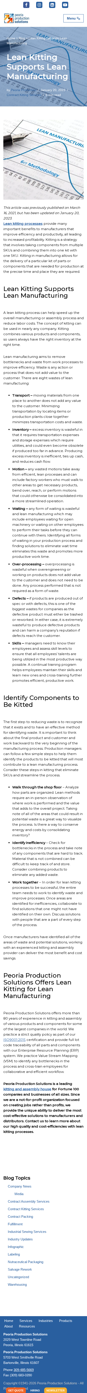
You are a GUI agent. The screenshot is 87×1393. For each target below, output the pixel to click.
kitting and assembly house (27, 1089)
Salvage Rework (20, 1269)
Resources (27, 1326)
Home (11, 38)
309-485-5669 (24, 1370)
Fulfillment (15, 1224)
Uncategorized (18, 1277)
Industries (46, 1321)
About (8, 1326)
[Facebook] (26, 5)
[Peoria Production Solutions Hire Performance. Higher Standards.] (16, 18)
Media (18, 1194)
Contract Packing (20, 1216)
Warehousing (17, 1284)
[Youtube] (65, 5)
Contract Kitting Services (24, 95)
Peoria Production (23, 90)
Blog (22, 38)
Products (65, 1321)
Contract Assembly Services (29, 1201)
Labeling (14, 1254)
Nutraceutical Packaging (25, 1262)
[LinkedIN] (52, 5)
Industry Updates (20, 1239)
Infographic (16, 1247)
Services (25, 1321)
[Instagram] (39, 5)
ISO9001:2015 (14, 1040)
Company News (19, 1186)
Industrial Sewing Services (27, 1232)
